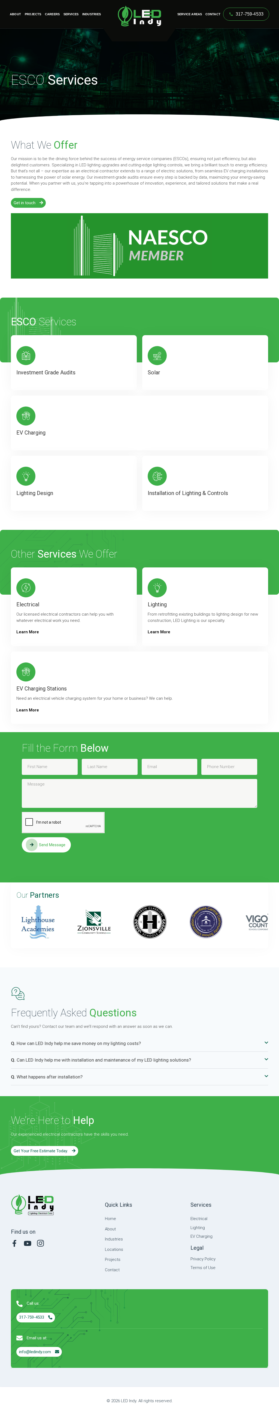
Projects (33, 14)
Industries (91, 14)
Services (71, 14)
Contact (213, 14)
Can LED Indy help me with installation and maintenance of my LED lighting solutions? (101, 1060)
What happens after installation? (47, 1077)
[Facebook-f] (14, 1243)
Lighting (157, 604)
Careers (52, 14)
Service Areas (189, 14)
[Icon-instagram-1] (40, 1243)
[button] (139, 1043)
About (15, 14)
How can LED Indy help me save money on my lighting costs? (76, 1043)
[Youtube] (27, 1243)
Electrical (27, 604)
